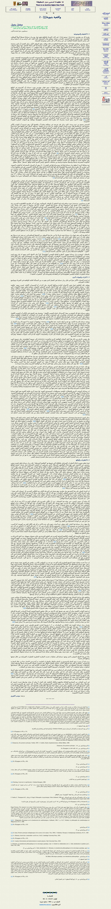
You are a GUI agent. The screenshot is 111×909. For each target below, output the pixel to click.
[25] (28, 409)
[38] (79, 591)
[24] (62, 396)
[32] (31, 514)
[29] (64, 479)
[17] (55, 306)
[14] (43, 294)
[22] (25, 348)
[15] (22, 296)
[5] (54, 178)
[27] (84, 414)
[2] (34, 109)
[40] (13, 622)
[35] (54, 541)
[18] (17, 318)
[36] (83, 552)
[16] (47, 303)
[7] (76, 214)
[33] (68, 526)
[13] (61, 263)
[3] (84, 120)
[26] (48, 411)
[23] (81, 363)
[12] (44, 251)
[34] (60, 529)
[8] (45, 218)
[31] (63, 488)
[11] (44, 239)
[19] (47, 322)
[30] (24, 483)
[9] (47, 219)
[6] (82, 200)
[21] (51, 329)
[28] (34, 421)
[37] (35, 577)
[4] (57, 153)
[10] (59, 239)
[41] (81, 627)
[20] (15, 323)
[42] (12, 673)
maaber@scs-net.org (45, 904)
